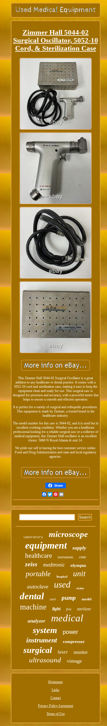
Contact (56, 698)
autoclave (37, 587)
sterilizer (84, 609)
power (70, 632)
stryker (80, 588)
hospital (61, 576)
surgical (37, 650)
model (87, 599)
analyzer (36, 621)
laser (63, 652)
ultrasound (45, 660)
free (68, 609)
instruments (65, 557)
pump (69, 597)
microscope (68, 534)
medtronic (54, 565)
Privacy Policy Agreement (55, 706)
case (82, 557)
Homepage (55, 682)
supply (79, 548)
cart (53, 599)
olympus (78, 565)
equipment (46, 545)
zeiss (31, 564)
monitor (81, 652)
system (45, 630)
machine (33, 607)
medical (67, 618)
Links (55, 690)
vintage (74, 661)
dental (32, 596)
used (62, 584)
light (56, 608)
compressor (74, 641)
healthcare (38, 555)
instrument (41, 640)
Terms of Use (56, 714)
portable (38, 574)
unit (79, 573)
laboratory (33, 537)
